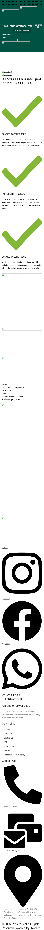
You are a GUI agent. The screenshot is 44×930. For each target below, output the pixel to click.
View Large (40, 406)
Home (4, 67)
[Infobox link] (22, 263)
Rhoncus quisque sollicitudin (19, 67)
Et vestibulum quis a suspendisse (19, 452)
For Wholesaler (22, 30)
